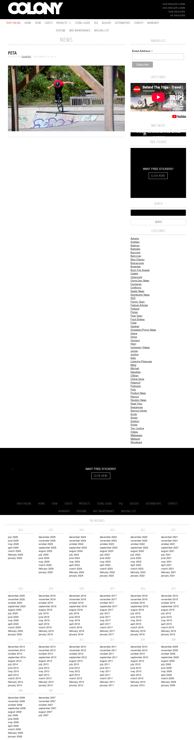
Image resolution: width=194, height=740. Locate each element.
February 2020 (15, 631)
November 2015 (169, 599)
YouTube (61, 30)
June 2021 (166, 558)
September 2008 (17, 708)
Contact (139, 23)
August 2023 (106, 551)
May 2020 (13, 620)
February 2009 (168, 682)
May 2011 (105, 671)
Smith (134, 414)
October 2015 (168, 602)
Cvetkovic (136, 287)
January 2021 (168, 575)
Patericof (135, 382)
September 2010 (139, 657)
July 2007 (43, 715)
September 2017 (108, 606)
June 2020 (13, 617)
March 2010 (137, 678)
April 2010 (136, 675)
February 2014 (15, 682)
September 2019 (47, 606)
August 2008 (14, 711)
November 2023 (108, 540)
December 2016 (139, 595)
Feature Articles (139, 305)
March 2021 (167, 568)
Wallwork (135, 439)
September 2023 (108, 547)
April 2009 (166, 675)
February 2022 (138, 572)
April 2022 (136, 565)
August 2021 (167, 551)
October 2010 (138, 653)
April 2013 (44, 675)
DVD (133, 298)
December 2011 (108, 646)
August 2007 (45, 711)
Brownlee (136, 266)
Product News (138, 393)
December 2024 (77, 537)
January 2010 (138, 685)
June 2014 (13, 668)
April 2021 (166, 565)
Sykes (134, 424)
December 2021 (169, 537)
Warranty (153, 23)
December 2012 (77, 646)
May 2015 (166, 620)
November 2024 (77, 540)
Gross (134, 336)
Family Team (138, 301)
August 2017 (106, 609)
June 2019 (44, 617)
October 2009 (168, 653)
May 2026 (13, 544)
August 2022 (137, 551)
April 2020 (13, 624)
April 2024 (74, 565)
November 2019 (47, 599)
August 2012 (76, 661)
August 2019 (45, 609)
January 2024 (76, 575)
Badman (135, 245)
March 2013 (45, 678)
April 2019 (44, 624)
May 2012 (74, 671)
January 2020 (15, 634)
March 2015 (167, 627)
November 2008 (16, 701)
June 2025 (44, 558)
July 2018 (74, 613)
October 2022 (138, 544)
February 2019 (46, 631)
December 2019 (47, 595)
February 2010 (138, 682)
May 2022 (136, 561)
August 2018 (76, 609)
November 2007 (47, 701)
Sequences (137, 407)
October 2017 (107, 602)
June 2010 (136, 668)
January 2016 (138, 634)
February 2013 (46, 682)
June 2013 (44, 668)
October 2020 (15, 602)
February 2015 (168, 631)
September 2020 (17, 606)
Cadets (49, 23)
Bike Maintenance (80, 30)
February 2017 (107, 631)
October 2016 (138, 602)
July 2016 (135, 613)
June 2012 (74, 668)
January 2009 (168, 685)
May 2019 (44, 620)
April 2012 (74, 675)
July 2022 (135, 554)
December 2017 (108, 595)
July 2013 (43, 664)
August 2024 (76, 551)
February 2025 (46, 568)
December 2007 (47, 697)
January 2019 (46, 634)
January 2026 (15, 558)
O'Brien (134, 375)
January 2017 (107, 634)
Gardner (135, 326)
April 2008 (13, 725)
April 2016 (136, 624)
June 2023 (105, 558)
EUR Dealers (177, 11)
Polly (133, 389)
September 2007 (47, 708)
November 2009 (169, 650)
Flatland (135, 308)
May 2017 (105, 620)
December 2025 (47, 537)
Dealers (106, 23)
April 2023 (105, 565)
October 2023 (107, 544)
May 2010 (136, 671)
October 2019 (46, 602)
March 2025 (45, 565)
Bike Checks (138, 259)
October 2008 (15, 704)
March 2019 (45, 627)
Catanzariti (136, 277)
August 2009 (167, 661)
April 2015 (166, 624)
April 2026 (13, 547)
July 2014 (13, 664)
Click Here (158, 175)
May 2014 (13, 671)
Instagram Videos (140, 347)
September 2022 (139, 547)
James (134, 351)
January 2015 (168, 634)
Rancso (135, 396)
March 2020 (14, 627)
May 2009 (166, 671)
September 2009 (170, 657)
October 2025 (46, 544)
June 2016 (136, 617)
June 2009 (166, 668)
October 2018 (76, 602)
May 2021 (166, 561)
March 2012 (75, 678)
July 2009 (166, 664)
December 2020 (16, 595)
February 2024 (76, 572)
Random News (138, 400)
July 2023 (105, 554)
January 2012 (76, 685)
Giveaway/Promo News (143, 329)
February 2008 (15, 733)
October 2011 (107, 653)
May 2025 (44, 561)
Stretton (135, 421)
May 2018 (74, 620)
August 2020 (14, 609)
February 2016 (138, 631)
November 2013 (47, 650)
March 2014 (14, 678)
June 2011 (105, 668)
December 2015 (169, 595)
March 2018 (75, 627)
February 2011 (107, 682)
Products (61, 23)
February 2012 (76, 682)
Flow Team (136, 315)
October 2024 (76, 544)
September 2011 (108, 657)
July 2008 (13, 715)
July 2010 (135, 664)
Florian (134, 312)
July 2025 (43, 554)
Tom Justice (137, 428)
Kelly (133, 358)
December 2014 (16, 646)
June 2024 (74, 558)
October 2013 (46, 653)
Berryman (136, 256)
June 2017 (105, 617)
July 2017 (105, 613)
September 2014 (17, 657)
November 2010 (139, 650)
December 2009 (169, 646)
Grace (134, 333)
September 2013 (47, 657)
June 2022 (136, 558)
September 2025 (47, 547)
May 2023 (105, 561)
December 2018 (77, 595)
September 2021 (170, 547)
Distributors (122, 23)
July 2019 (43, 613)
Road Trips (136, 403)
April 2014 (13, 675)
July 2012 (74, 664)
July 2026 (13, 537)
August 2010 (137, 661)
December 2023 (108, 537)
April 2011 (105, 675)
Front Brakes (138, 319)
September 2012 (78, 657)
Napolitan (136, 372)
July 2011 (105, 664)
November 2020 (16, 599)
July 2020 (13, 613)
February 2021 (168, 572)
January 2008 (15, 736)
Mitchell (135, 368)
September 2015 (170, 606)
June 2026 (13, 540)
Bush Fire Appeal (140, 270)
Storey (134, 417)
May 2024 (74, 561)
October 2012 (76, 653)
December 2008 (16, 697)
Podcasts (136, 386)
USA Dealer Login (174, 7)
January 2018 (76, 634)
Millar (133, 365)
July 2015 (166, 613)
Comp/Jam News (140, 280)
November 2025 (47, 540)
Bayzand (135, 252)
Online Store (137, 379)
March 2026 (14, 551)
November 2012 (77, 650)
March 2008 (14, 729)
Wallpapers (136, 435)
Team (38, 23)
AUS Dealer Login (174, 4)
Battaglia (135, 249)
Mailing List (101, 30)
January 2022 (138, 575)
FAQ (96, 23)
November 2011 (108, 650)
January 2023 (107, 575)
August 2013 (45, 661)
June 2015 (166, 617)
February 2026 (15, 554)
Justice (134, 354)
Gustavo (135, 340)
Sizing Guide (82, 23)
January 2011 (107, 685)
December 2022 (139, 537)
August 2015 (167, 609)
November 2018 (77, 599)
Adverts (135, 238)
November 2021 (169, 540)
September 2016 (139, 606)
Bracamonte (137, 263)
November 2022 (139, 540)
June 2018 (74, 617)
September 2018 (78, 606)
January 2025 (46, 572)
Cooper (26, 56)
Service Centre (139, 410)
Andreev (135, 242)
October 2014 (15, 653)
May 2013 (44, 671)
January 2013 (46, 685)
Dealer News (137, 291)
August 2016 (137, 609)
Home (28, 23)
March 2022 (137, 568)
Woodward (136, 442)
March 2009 (167, 678)
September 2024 (78, 547)
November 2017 (108, 599)
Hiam (133, 343)
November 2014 (16, 650)
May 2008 (13, 722)
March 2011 (106, 678)
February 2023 (107, 572)
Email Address (142, 51)
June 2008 (13, 718)
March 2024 (75, 568)
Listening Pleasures (141, 361)
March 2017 (106, 627)
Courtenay (136, 284)
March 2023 (106, 568)
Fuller (134, 322)
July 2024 (74, 554)
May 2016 (136, 620)
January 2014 (15, 685)
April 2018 (74, 624)
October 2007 (46, 704)
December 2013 (47, 646)
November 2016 (139, 599)
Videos (134, 432)
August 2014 (14, 661)
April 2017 (105, 624)
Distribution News (140, 294)
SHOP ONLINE (13, 23)
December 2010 (139, 646)
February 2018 (76, 631)
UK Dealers (177, 15)
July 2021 (166, 554)
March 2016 (137, 627)
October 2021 (168, 544)
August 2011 (106, 661)
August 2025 (45, 551)
